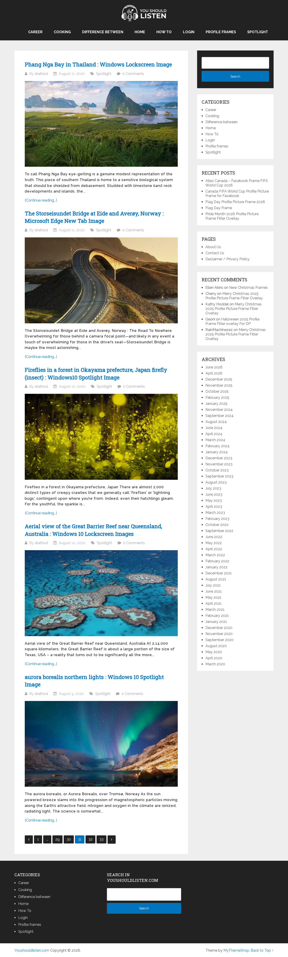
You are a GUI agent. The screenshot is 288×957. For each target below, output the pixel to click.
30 (69, 839)
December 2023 (218, 458)
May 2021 (213, 597)
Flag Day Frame (218, 208)
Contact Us (214, 253)
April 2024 (213, 434)
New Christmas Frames (248, 287)
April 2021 (213, 603)
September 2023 (219, 476)
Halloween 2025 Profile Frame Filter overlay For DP (232, 321)
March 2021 (215, 609)
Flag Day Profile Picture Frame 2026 (235, 202)
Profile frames (221, 32)
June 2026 (214, 367)
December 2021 (218, 573)
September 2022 (219, 531)
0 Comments (133, 74)
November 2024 (219, 409)
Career (35, 32)
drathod (41, 74)
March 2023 (215, 512)
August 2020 (216, 646)
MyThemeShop (236, 950)
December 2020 (218, 628)
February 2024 (217, 446)
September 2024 (219, 416)
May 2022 (213, 543)
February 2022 (217, 561)
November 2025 (218, 385)
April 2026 (213, 373)
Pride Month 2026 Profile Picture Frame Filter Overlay (232, 216)
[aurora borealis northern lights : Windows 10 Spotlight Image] (101, 744)
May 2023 (213, 500)
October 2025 (217, 391)
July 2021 (213, 585)
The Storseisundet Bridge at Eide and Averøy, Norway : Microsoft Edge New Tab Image (94, 217)
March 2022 (215, 555)
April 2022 (213, 549)
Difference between (102, 32)
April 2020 (213, 658)
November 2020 (219, 634)
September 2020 (219, 640)
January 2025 (216, 403)
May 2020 (213, 652)
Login (188, 32)
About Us (213, 247)
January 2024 (216, 452)
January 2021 (216, 622)
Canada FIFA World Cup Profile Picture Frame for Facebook (237, 193)
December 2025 (218, 379)
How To (164, 32)
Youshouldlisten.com (31, 950)
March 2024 (215, 440)
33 (101, 839)
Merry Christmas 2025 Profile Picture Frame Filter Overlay (234, 295)
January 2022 (216, 567)
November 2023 (218, 464)
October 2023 (217, 470)
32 (90, 839)
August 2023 (216, 482)
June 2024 (214, 428)
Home (140, 32)
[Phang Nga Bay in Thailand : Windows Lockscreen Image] (101, 124)
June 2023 (213, 494)
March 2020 (215, 664)
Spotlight (257, 32)
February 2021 (217, 615)
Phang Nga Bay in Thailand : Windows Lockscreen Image (98, 64)
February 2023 (217, 519)
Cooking (62, 32)
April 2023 (213, 506)
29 (57, 839)
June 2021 (213, 591)
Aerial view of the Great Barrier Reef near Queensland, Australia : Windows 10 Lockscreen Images (93, 530)
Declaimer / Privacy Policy (227, 259)
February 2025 (217, 397)
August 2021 (215, 579)
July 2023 (213, 488)
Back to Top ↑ (262, 950)
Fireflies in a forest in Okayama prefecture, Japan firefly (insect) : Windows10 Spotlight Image (96, 373)
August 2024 (216, 422)
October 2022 (217, 525)
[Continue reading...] (41, 200)
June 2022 (213, 537)
